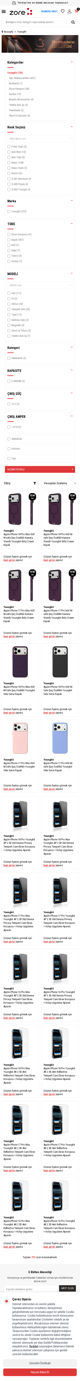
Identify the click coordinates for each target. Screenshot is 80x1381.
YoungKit (15, 72)
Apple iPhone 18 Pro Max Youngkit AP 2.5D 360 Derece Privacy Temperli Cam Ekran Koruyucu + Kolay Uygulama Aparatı (58, 846)
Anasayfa (8, 31)
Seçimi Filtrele (16, 469)
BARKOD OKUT (49, 11)
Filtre (7, 483)
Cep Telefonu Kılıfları (22, 78)
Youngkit (8, 530)
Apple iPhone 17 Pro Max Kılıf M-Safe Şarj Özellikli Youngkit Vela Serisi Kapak (19, 767)
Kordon (15, 94)
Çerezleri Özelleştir (40, 1363)
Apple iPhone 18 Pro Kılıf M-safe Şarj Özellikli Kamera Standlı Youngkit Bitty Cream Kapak (58, 539)
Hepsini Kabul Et (40, 1372)
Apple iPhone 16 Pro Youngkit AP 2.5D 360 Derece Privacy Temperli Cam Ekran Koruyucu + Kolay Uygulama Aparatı (59, 997)
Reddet (33, 1346)
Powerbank (16, 110)
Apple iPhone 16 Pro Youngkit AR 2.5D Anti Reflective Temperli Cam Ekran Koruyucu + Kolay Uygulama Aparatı (59, 1226)
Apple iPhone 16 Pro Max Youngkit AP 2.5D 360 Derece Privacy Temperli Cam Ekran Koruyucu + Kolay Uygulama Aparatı (18, 999)
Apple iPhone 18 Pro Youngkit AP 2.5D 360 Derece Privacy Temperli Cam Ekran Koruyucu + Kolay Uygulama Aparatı (19, 845)
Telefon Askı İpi (18, 105)
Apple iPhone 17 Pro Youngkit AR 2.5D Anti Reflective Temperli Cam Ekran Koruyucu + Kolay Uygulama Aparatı (59, 1150)
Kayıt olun (67, 1288)
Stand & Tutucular (19, 115)
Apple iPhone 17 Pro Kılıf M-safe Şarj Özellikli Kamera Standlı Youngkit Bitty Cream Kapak (58, 616)
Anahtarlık (16, 83)
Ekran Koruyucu (19, 88)
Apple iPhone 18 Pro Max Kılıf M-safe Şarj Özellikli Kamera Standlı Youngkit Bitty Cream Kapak (19, 539)
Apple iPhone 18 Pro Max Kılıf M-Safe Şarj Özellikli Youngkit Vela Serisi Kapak (19, 690)
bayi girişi (9, 560)
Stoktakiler (16, 438)
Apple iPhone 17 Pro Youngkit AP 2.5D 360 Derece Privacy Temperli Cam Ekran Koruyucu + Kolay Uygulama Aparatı (59, 921)
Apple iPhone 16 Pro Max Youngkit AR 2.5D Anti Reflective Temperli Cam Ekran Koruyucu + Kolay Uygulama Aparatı (19, 1228)
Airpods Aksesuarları (21, 99)
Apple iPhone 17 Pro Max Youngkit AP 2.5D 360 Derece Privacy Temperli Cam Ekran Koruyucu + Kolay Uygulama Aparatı (18, 923)
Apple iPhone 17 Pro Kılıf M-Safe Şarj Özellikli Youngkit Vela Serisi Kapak (58, 767)
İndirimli (15, 448)
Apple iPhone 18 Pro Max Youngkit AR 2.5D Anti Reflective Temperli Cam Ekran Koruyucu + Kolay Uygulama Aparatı (19, 1075)
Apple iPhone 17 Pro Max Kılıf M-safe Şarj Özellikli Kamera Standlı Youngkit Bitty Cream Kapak (19, 616)
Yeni (13, 458)
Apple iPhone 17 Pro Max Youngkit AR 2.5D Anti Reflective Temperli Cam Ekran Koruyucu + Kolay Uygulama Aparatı (19, 1152)
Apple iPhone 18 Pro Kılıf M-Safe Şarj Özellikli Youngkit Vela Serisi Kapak (58, 690)
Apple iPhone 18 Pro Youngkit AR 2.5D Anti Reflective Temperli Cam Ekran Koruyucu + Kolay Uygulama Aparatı (59, 1074)
